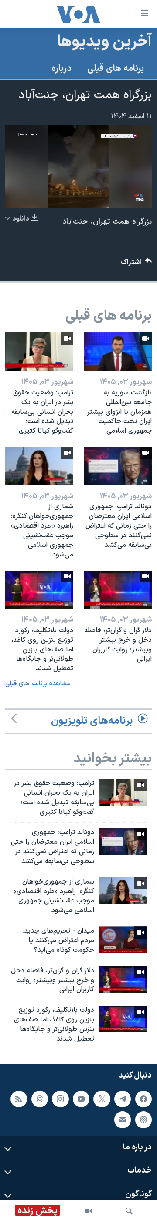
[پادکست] (143, 1119)
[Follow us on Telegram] (122, 1098)
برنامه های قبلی (115, 68)
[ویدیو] (88, 1211)
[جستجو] (129, 1211)
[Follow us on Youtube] (81, 1098)
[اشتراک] (122, 1119)
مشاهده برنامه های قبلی (38, 683)
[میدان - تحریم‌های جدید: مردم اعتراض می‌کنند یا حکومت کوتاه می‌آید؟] (123, 939)
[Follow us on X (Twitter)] (101, 1098)
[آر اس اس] (18, 1098)
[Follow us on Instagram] (60, 1098)
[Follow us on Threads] (39, 1098)
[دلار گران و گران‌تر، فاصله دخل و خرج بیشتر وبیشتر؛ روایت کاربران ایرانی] (118, 590)
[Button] (136, 264)
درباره (61, 68)
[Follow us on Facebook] (143, 1098)
